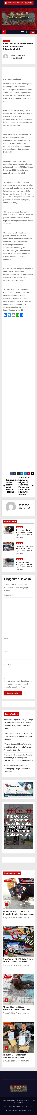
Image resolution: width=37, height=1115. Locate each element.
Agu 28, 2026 (21, 551)
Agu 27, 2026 (21, 567)
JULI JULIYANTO (23, 1061)
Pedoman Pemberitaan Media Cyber (18, 1110)
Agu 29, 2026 (21, 535)
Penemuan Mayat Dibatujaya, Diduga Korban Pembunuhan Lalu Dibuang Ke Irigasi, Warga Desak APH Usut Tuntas (17, 915)
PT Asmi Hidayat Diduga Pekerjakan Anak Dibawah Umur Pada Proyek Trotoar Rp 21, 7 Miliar (18, 747)
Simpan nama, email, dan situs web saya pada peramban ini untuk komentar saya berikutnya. (18, 684)
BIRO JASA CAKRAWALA (16, 1107)
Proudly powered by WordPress (13, 1100)
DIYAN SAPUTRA (19, 56)
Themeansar (19, 1102)
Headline (6, 41)
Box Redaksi (30, 1107)
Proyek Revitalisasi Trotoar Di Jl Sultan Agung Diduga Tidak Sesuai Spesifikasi (17, 768)
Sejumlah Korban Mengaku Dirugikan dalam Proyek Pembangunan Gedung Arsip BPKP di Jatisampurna (18, 758)
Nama (7, 638)
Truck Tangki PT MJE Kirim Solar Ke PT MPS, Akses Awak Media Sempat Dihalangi (18, 736)
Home (5, 1107)
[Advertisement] (18, 395)
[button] (27, 32)
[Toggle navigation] (22, 32)
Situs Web (8, 665)
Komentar (8, 595)
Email (6, 651)
